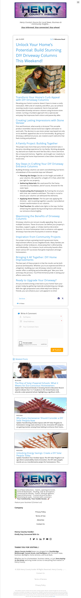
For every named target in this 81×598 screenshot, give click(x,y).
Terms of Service (40, 579)
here (54, 596)
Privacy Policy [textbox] (40, 512)
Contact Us (40, 573)
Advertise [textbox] (40, 520)
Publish (57, 350)
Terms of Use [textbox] (40, 516)
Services (22, 298)
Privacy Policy (40, 585)
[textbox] (40, 24)
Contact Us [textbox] (40, 524)
